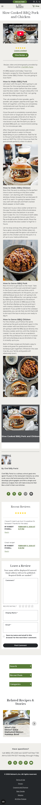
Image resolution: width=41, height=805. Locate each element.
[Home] (18, 6)
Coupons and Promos (20, 787)
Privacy (20, 784)
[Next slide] (34, 723)
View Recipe (20, 55)
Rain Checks (20, 791)
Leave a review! (20, 51)
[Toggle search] (39, 1)
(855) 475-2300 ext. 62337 (17, 753)
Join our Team (20, 1)
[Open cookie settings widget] (3, 801)
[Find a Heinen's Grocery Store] (34, 1)
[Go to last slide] (7, 723)
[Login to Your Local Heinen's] (36, 1)
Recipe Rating (10, 606)
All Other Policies (20, 799)
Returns (20, 795)
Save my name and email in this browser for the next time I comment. (21, 636)
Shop (37, 6)
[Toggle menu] (2, 6)
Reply (7, 532)
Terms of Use (20, 780)
